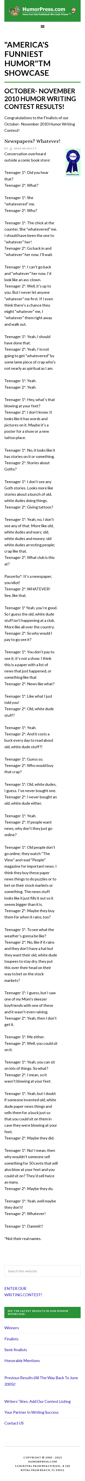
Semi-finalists (15, 1349)
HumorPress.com (42, 11)
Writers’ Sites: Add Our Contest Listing (37, 1401)
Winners (11, 1327)
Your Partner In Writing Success (31, 1412)
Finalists (11, 1338)
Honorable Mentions (22, 1360)
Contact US (14, 1423)
